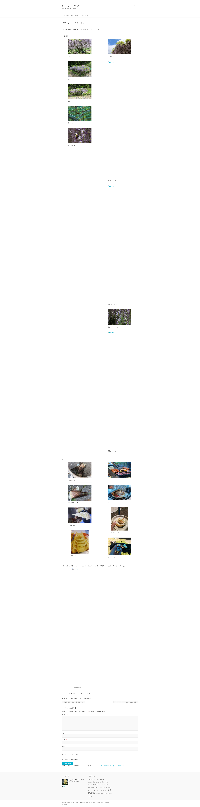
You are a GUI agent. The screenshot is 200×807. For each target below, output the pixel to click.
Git (106, 779)
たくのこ (66, 698)
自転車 (105, 793)
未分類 (98, 794)
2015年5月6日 (73, 698)
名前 (64, 733)
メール (64, 739)
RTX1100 (103, 784)
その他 (96, 787)
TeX (107, 784)
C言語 (97, 779)
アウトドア (103, 787)
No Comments (86, 698)
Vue (89, 787)
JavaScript (94, 782)
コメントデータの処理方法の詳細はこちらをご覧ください (111, 766)
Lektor (99, 782)
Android (90, 779)
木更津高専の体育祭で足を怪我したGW (73, 702)
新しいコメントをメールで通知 (70, 754)
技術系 (91, 793)
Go (108, 779)
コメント (65, 714)
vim (109, 784)
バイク (106, 790)
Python (95, 784)
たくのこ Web (70, 5)
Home (63, 15)
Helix (89, 782)
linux (103, 782)
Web (92, 787)
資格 (109, 793)
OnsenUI (90, 784)
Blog (67, 15)
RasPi (100, 784)
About (76, 15)
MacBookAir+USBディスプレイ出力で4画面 (126, 702)
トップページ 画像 (98, 790)
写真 (80, 698)
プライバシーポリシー (84, 802)
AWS (95, 779)
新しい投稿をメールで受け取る (70, 759)
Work (71, 15)
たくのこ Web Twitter (134, 6)
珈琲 (101, 793)
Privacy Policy (84, 15)
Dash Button (102, 779)
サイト (63, 746)
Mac (107, 782)
